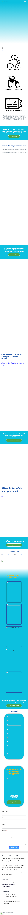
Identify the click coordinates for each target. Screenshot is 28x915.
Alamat (3, 824)
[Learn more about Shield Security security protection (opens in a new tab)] (1, 913)
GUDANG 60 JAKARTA (10, 894)
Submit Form (14, 847)
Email (3, 817)
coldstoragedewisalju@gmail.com (12, 901)
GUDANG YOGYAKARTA (11, 896)
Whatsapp (4, 830)
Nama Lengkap (5, 811)
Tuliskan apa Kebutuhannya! (7, 836)
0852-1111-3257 (8, 903)
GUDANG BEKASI (9, 899)
